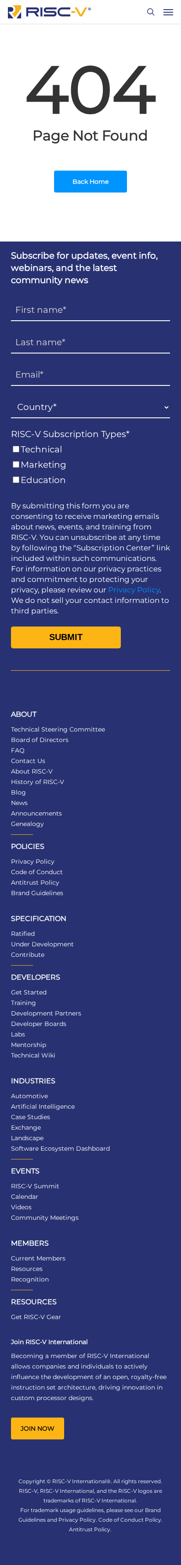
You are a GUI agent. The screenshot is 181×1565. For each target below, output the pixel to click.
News (19, 803)
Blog (18, 792)
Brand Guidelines (37, 893)
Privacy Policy (133, 589)
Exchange (26, 1127)
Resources (27, 1269)
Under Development (42, 944)
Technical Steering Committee (58, 729)
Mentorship (28, 1045)
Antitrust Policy (35, 882)
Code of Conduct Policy (129, 1519)
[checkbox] (90, 465)
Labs (18, 1034)
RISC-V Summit (35, 1186)
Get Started (29, 992)
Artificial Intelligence (43, 1106)
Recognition (30, 1279)
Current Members (38, 1258)
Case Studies (30, 1117)
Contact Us (28, 761)
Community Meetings (45, 1218)
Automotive (29, 1096)
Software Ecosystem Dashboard (60, 1148)
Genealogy (27, 824)
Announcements (36, 813)
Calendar (24, 1197)
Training (23, 1003)
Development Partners (46, 1013)
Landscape (27, 1138)
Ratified (23, 934)
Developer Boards (38, 1024)
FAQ (18, 750)
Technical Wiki (33, 1055)
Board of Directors (40, 740)
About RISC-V (32, 771)
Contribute (27, 955)
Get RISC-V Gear (36, 1317)
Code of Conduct (37, 872)
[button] (168, 11)
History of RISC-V (37, 782)
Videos (21, 1207)
